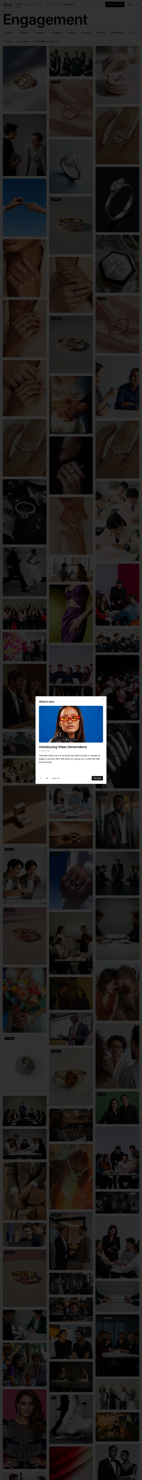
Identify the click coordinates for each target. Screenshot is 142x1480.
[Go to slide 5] (75, 739)
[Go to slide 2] (68, 739)
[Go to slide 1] (66, 739)
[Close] (103, 699)
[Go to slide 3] (71, 739)
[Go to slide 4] (73, 739)
